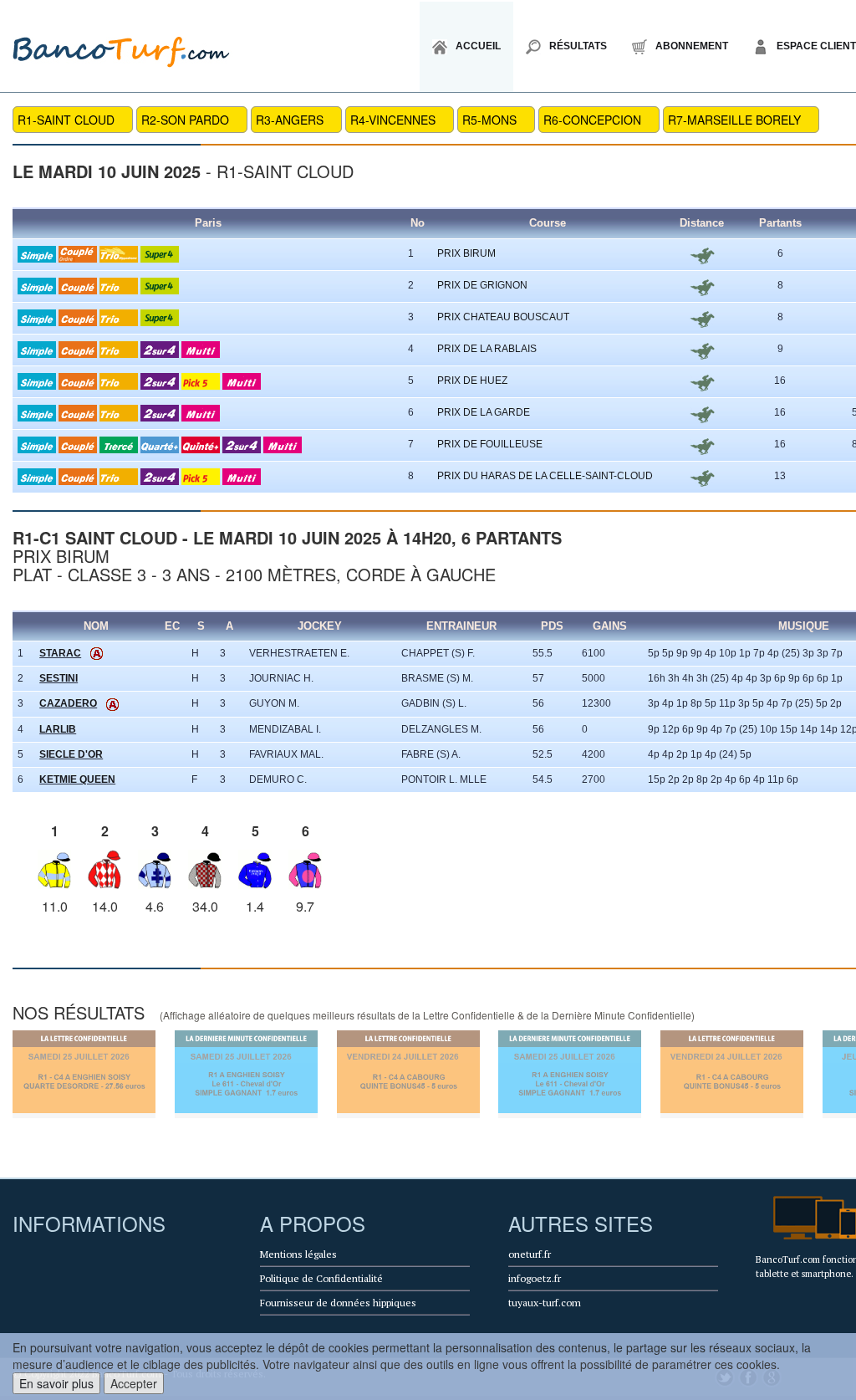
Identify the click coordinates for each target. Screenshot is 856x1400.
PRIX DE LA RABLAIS (487, 349)
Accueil (478, 46)
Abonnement (691, 46)
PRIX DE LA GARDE (483, 412)
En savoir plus (56, 1383)
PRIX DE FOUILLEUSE (490, 444)
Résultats (578, 46)
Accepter (133, 1383)
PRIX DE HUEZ (472, 380)
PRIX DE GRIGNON (482, 285)
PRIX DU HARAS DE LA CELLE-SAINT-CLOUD (545, 476)
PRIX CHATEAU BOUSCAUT (503, 317)
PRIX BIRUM (466, 253)
